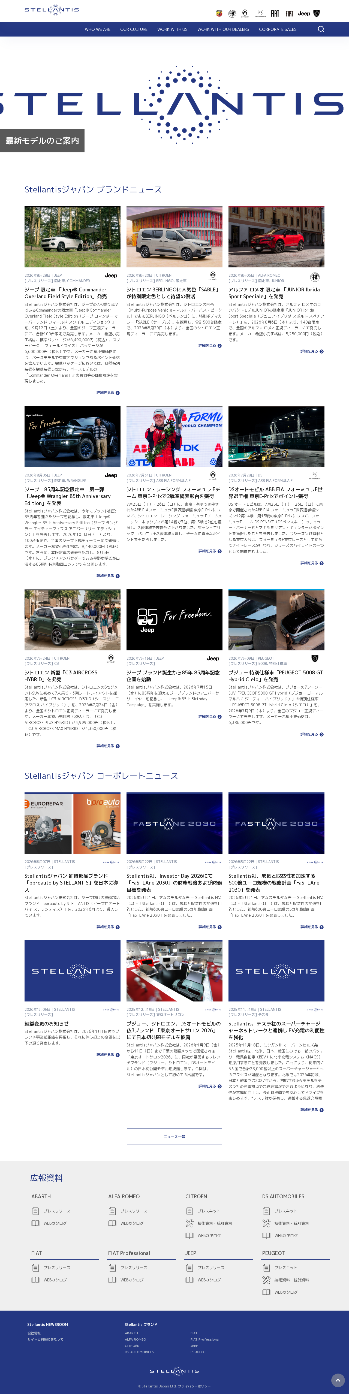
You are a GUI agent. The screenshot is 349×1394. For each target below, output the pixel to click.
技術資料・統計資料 (215, 1223)
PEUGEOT (198, 1352)
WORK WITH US (172, 29)
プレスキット (209, 1211)
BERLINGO (165, 280)
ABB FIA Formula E (173, 480)
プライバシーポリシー (194, 1386)
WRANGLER (76, 480)
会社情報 (34, 1333)
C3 (56, 663)
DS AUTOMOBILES (139, 1352)
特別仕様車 (278, 663)
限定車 (59, 280)
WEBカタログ (55, 1223)
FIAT (194, 1333)
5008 (262, 663)
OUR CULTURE (134, 29)
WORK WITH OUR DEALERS (223, 29)
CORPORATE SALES (278, 29)
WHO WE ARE (97, 29)
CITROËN (132, 1345)
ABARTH (131, 1333)
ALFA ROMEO (135, 1339)
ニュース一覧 (174, 1136)
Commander (78, 280)
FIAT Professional (205, 1339)
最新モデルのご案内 (42, 140)
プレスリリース (57, 1211)
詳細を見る (105, 393)
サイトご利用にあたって (46, 1339)
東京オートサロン (170, 1014)
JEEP (194, 1345)
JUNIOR (277, 280)
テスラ (263, 1014)
